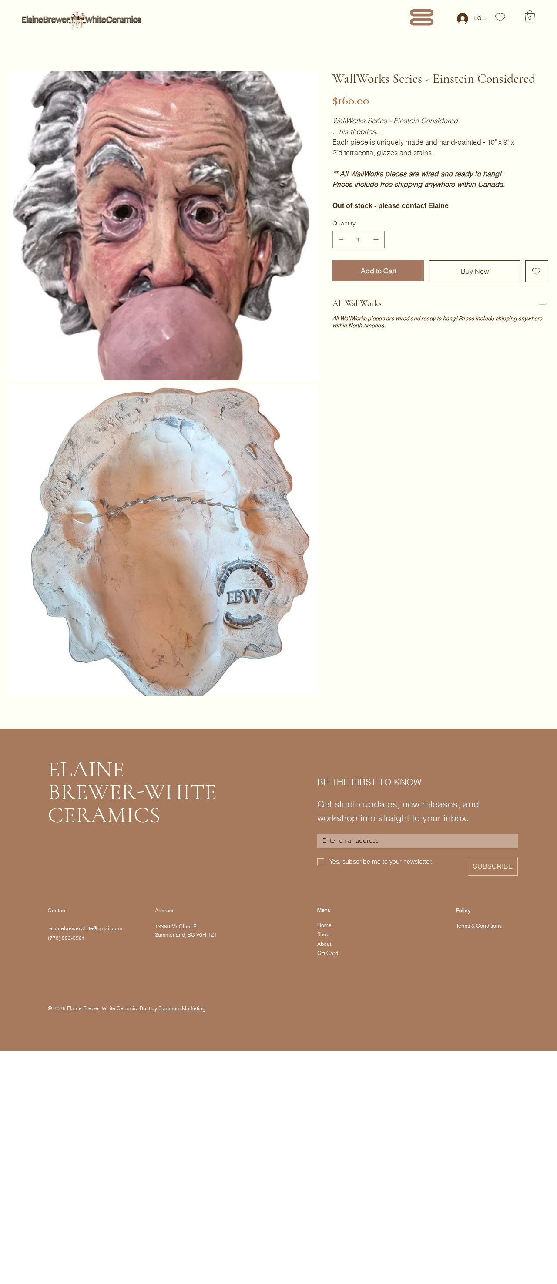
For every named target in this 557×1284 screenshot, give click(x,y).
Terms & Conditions (479, 925)
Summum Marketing (181, 1008)
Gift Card (327, 953)
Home (324, 925)
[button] (530, 16)
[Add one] (376, 239)
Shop (323, 934)
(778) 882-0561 (66, 937)
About (324, 944)
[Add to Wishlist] (536, 271)
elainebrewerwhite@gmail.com (85, 928)
